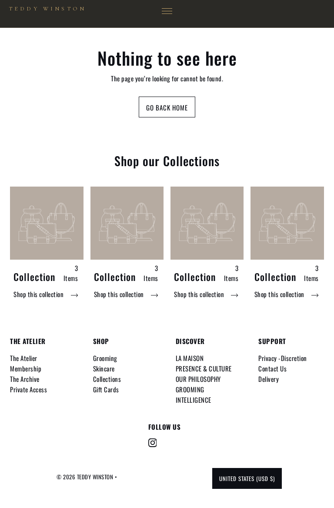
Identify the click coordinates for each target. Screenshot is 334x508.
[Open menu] (167, 11)
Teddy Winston (47, 9)
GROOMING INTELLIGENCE (193, 394)
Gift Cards (106, 389)
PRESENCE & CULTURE (204, 368)
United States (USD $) (247, 478)
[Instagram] (152, 442)
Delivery (268, 379)
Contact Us (272, 368)
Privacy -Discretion (282, 358)
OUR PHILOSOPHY (198, 379)
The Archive (25, 379)
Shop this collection (39, 294)
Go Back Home (167, 107)
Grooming (105, 358)
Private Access (28, 389)
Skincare (104, 368)
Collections (107, 379)
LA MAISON (190, 358)
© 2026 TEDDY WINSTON (86, 476)
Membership (25, 368)
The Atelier (23, 358)
